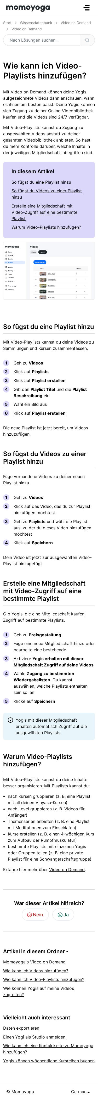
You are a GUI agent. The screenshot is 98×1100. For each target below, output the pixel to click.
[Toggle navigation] (86, 8)
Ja (66, 914)
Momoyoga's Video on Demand (34, 961)
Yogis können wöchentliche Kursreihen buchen (49, 1060)
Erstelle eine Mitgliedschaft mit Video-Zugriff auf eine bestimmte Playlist (44, 212)
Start (7, 22)
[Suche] (87, 40)
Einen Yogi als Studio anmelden (34, 1037)
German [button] (79, 1091)
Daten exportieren (21, 1028)
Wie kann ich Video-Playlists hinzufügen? (43, 979)
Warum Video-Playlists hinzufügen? (46, 227)
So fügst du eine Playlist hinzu (41, 182)
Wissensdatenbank (36, 22)
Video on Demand (76, 22)
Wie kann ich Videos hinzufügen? (35, 970)
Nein (38, 914)
